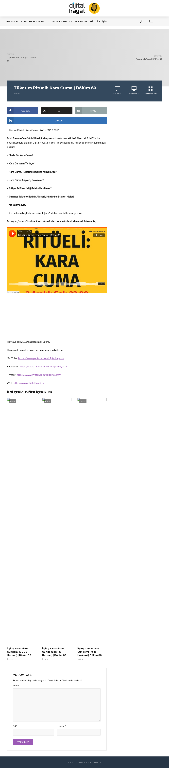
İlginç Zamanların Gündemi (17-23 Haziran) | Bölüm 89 (54, 652)
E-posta (61, 726)
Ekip (91, 21)
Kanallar (81, 21)
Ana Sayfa (12, 21)
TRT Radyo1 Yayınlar (59, 21)
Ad (15, 726)
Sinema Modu (151, 94)
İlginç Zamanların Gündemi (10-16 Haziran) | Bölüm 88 (89, 652)
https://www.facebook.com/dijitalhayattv (43, 366)
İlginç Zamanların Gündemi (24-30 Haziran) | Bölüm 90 (19, 652)
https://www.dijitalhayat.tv (29, 382)
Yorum (17, 685)
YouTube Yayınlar (32, 21)
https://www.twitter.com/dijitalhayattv (39, 374)
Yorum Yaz (117, 94)
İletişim (102, 21)
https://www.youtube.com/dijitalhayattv (41, 358)
